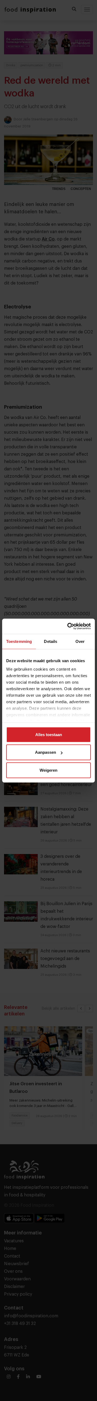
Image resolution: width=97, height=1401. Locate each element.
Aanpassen (45, 752)
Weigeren (48, 770)
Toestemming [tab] (19, 641)
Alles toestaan (48, 734)
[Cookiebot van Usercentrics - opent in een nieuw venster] (68, 626)
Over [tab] (80, 641)
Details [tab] (50, 641)
